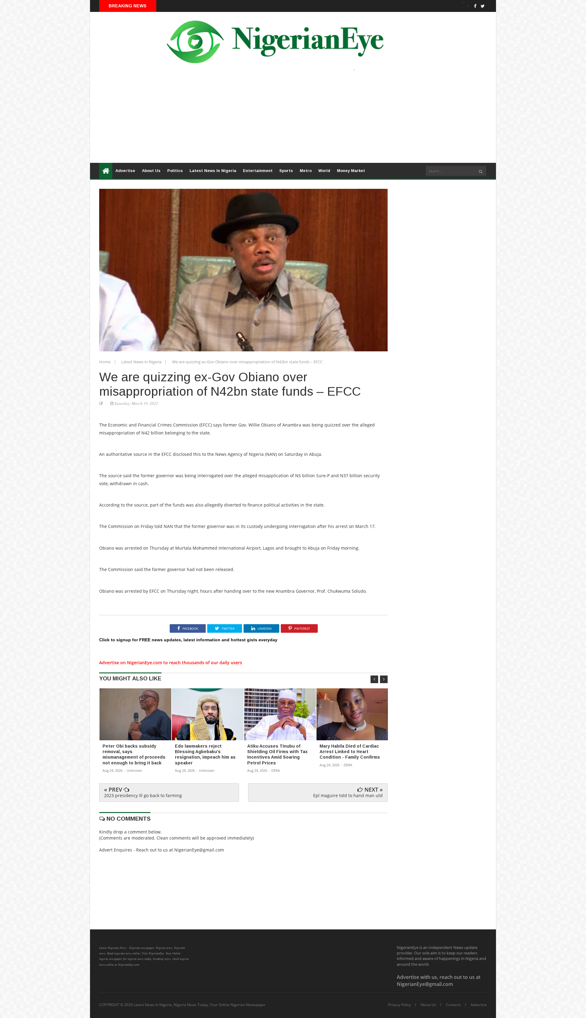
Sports (286, 170)
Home (105, 361)
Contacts (453, 1005)
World (324, 170)
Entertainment (258, 170)
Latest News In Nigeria (213, 170)
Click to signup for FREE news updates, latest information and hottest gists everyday (188, 639)
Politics (175, 170)
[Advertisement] (273, 120)
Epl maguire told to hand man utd (348, 795)
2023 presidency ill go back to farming (143, 795)
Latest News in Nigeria (141, 361)
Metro (306, 170)
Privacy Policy (399, 1005)
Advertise (125, 170)
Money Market (351, 170)
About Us (151, 170)
